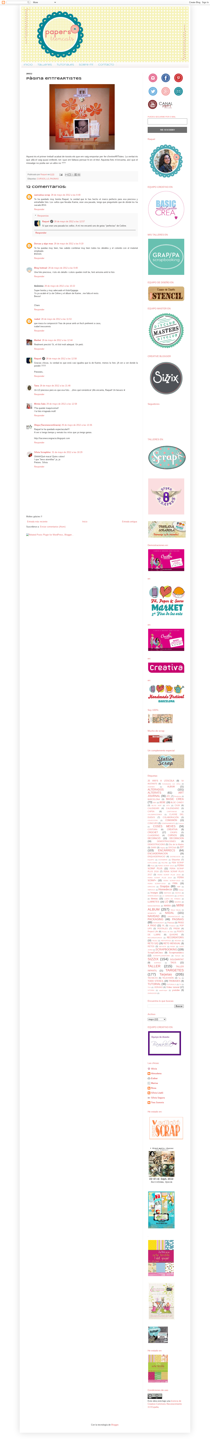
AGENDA (151, 787)
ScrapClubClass (155, 952)
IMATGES (167, 893)
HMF (178, 887)
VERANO (158, 987)
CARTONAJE (172, 811)
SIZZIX (153, 959)
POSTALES (163, 928)
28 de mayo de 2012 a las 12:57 (69, 221)
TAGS (173, 962)
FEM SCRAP (178, 862)
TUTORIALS (171, 984)
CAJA (177, 805)
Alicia (154, 1068)
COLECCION (153, 820)
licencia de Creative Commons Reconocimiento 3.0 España (165, 1404)
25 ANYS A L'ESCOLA (161, 780)
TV (180, 984)
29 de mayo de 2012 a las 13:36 (77, 425)
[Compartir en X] (72, 174)
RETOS (151, 946)
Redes (154, 941)
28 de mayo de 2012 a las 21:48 (55, 385)
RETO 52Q (153, 943)
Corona (181, 823)
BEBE (163, 802)
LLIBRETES (153, 902)
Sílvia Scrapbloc (42, 452)
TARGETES (175, 970)
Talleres (45, 65)
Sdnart (177, 956)
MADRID (178, 902)
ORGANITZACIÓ (174, 916)
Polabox (172, 926)
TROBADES (174, 981)
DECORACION (176, 838)
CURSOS (41, 179)
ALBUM (171, 786)
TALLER (154, 966)
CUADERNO (153, 835)
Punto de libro (167, 932)
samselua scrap (42, 195)
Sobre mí (86, 65)
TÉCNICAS (153, 978)
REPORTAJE (166, 941)
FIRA (175, 883)
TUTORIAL (154, 984)
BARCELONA (154, 799)
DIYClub (172, 847)
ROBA (172, 946)
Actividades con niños (171, 784)
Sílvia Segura (158, 1098)
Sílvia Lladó (157, 1093)
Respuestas (43, 216)
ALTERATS (154, 792)
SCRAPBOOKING (166, 949)
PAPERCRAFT (158, 923)
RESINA (178, 941)
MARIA (167, 905)
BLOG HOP (156, 805)
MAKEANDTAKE (154, 906)
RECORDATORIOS (155, 938)
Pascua (170, 923)
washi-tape (163, 990)
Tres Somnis (157, 1102)
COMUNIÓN (171, 820)
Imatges (154, 893)
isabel (37, 319)
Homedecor (165, 889)
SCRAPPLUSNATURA (161, 956)
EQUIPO (151, 860)
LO (47, 179)
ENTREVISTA (175, 857)
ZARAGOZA (152, 993)
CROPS (173, 832)
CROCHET (153, 832)
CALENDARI (153, 808)
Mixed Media (176, 910)
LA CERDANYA (168, 896)
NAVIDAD (153, 916)
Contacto (106, 65)
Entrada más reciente (37, 521)
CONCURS (153, 823)
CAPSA (151, 811)
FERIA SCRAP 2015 (166, 866)
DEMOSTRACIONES (166, 841)
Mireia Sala (39, 404)
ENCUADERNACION (158, 853)
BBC (155, 802)
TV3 (149, 987)
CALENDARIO (172, 808)
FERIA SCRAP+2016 (157, 883)
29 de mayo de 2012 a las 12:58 (61, 404)
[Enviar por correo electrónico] (66, 174)
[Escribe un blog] (69, 174)
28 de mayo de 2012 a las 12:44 (57, 340)
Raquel (45, 221)
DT (182, 847)
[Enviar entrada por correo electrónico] (61, 174)
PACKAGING (155, 919)
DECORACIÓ (154, 838)
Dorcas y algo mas (43, 243)
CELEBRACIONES (155, 814)
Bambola (177, 796)
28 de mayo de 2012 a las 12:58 (61, 358)
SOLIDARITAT (177, 959)
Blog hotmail (40, 268)
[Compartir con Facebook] (75, 174)
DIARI (153, 847)
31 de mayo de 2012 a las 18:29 (67, 452)
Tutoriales (65, 65)
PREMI (176, 928)
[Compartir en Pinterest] (79, 174)
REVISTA (162, 946)
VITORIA (151, 990)
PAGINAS (54, 179)
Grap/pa (164, 886)
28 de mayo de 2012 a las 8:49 (65, 195)
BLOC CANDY (177, 802)
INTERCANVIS (153, 896)
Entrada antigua (129, 521)
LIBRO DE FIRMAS (172, 899)
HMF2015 (151, 890)
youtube (176, 990)
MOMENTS (152, 913)
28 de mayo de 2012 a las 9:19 (68, 243)
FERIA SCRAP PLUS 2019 (160, 878)
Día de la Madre (176, 844)
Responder (39, 209)
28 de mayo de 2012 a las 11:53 (56, 319)
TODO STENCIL (156, 981)
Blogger (114, 1425)
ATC (168, 796)
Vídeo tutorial (172, 987)
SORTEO (157, 963)
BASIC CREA (175, 799)
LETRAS (180, 896)
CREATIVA (172, 829)
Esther (154, 1078)
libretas (154, 898)
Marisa (154, 1083)
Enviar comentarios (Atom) (52, 526)
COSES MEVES (164, 826)
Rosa (153, 1088)
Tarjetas (165, 974)
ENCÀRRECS (166, 850)
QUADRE (173, 934)
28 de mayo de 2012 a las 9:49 (63, 268)
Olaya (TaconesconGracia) (47, 425)
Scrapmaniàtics (176, 952)
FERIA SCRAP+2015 (171, 881)
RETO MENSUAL (171, 943)
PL (163, 925)
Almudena (156, 1073)
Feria (153, 866)
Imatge (181, 890)
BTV (168, 805)
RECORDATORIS (175, 937)
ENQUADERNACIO (156, 856)
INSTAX (178, 893)
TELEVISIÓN (168, 978)
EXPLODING (153, 863)
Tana (36, 385)
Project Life (153, 931)
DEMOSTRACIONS (156, 844)
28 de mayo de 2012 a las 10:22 (59, 286)
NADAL (169, 913)
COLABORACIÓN (171, 817)
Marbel (37, 340)
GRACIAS (151, 887)
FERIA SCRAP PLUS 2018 (169, 875)
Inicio (28, 65)
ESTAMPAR (162, 860)
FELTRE (164, 863)
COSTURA (152, 829)
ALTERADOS (156, 789)
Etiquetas (176, 860)
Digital (162, 848)
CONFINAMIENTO (168, 823)
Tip (179, 978)
